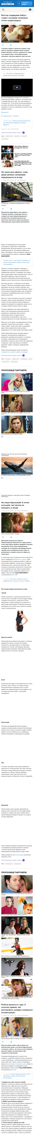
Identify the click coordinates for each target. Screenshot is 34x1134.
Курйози (17, 136)
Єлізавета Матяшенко (22, 510)
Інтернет (24, 136)
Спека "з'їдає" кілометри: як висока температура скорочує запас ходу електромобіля (16, 262)
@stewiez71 (4, 112)
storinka (13, 1070)
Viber (23, 132)
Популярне (5, 362)
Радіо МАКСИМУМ (12, 129)
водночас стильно (20, 559)
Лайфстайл (9, 136)
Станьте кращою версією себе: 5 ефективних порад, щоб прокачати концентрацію (17, 1076)
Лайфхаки (24, 359)
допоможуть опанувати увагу (17, 1064)
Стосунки (5, 139)
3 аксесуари (19, 855)
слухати (25, 3)
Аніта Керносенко (21, 180)
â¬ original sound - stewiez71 (10, 116)
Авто (30, 359)
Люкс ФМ (14, 575)
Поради (7, 359)
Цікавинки (14, 362)
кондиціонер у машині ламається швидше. (14, 352)
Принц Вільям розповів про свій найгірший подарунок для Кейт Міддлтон (16, 123)
